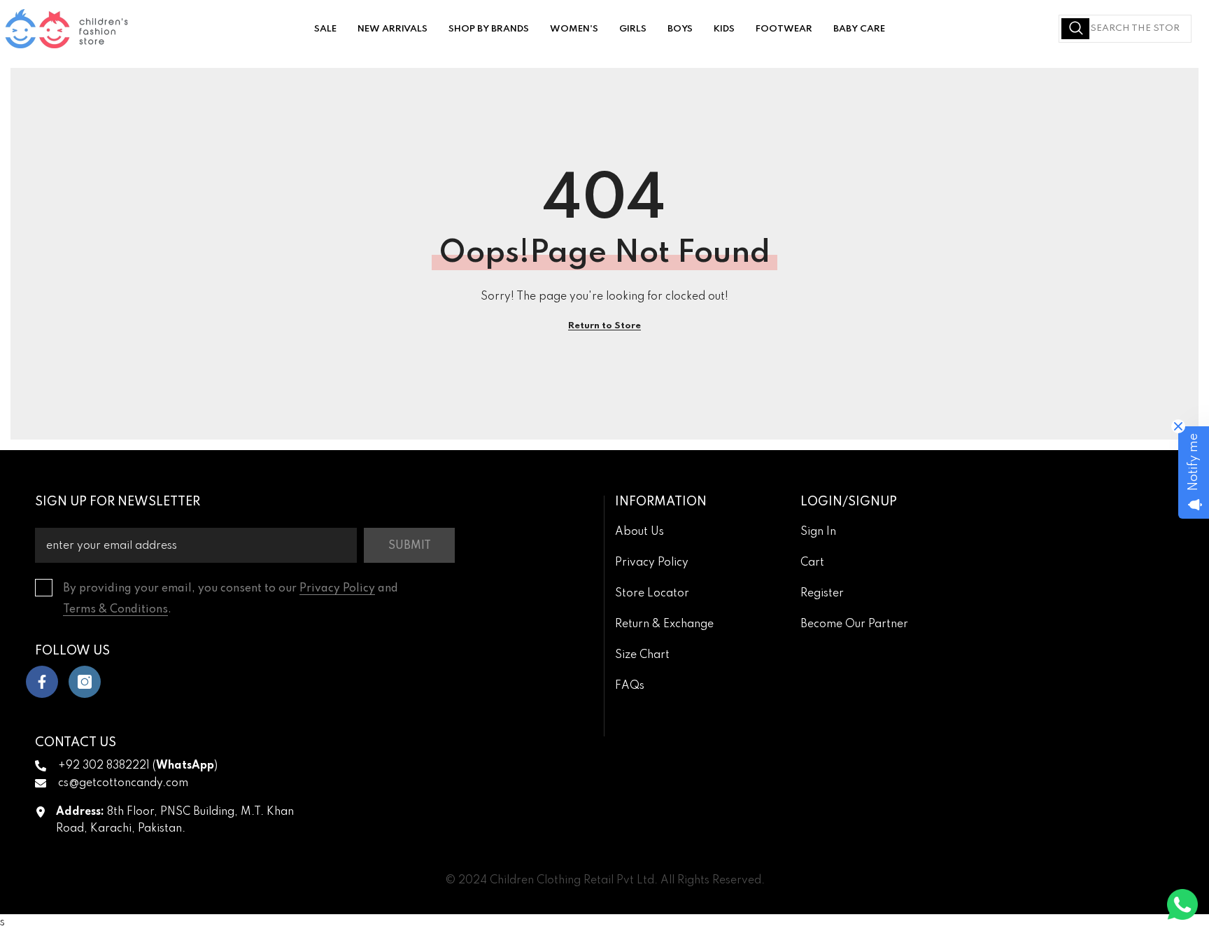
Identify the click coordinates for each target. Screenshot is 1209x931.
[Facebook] (42, 682)
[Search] (1125, 29)
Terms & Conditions (115, 609)
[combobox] (1125, 29)
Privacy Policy (337, 588)
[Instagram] (85, 682)
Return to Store (604, 325)
